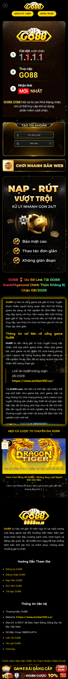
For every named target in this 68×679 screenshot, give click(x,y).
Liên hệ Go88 (13, 637)
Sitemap (10, 648)
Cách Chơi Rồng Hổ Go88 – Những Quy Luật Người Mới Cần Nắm (34, 478)
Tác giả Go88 (13, 643)
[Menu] (5, 5)
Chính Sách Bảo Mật (13, 660)
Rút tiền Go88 (14, 585)
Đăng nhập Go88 (15, 574)
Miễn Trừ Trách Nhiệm (39, 660)
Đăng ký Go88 (14, 569)
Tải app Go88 (13, 591)
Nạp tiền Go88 (14, 580)
